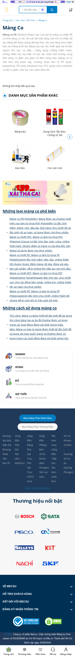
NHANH (20, 354)
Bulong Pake (7, 452)
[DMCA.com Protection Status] (53, 621)
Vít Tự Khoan (67, 438)
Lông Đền (17, 438)
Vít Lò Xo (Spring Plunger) (68, 465)
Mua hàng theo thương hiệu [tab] (37, 426)
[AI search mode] (42, 9)
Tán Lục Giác (43, 474)
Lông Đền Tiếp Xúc (54, 456)
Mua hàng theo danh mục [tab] (37, 418)
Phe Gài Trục (29, 454)
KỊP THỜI (21, 394)
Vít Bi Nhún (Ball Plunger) (43, 460)
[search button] (52, 9)
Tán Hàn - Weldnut (19, 458)
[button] (69, 137)
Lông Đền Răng (30, 440)
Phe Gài (17, 447)
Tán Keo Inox (53, 440)
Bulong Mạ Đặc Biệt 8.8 (7, 440)
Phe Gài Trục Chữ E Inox (30, 472)
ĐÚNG (19, 367)
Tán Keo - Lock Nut (54, 474)
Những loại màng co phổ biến (29, 211)
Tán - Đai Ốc (6, 461)
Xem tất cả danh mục (37, 488)
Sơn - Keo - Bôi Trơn (25, 20)
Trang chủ (7, 20)
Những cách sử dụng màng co (30, 308)
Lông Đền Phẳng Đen (43, 442)
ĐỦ (17, 380)
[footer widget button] (37, 586)
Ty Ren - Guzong (68, 449)
